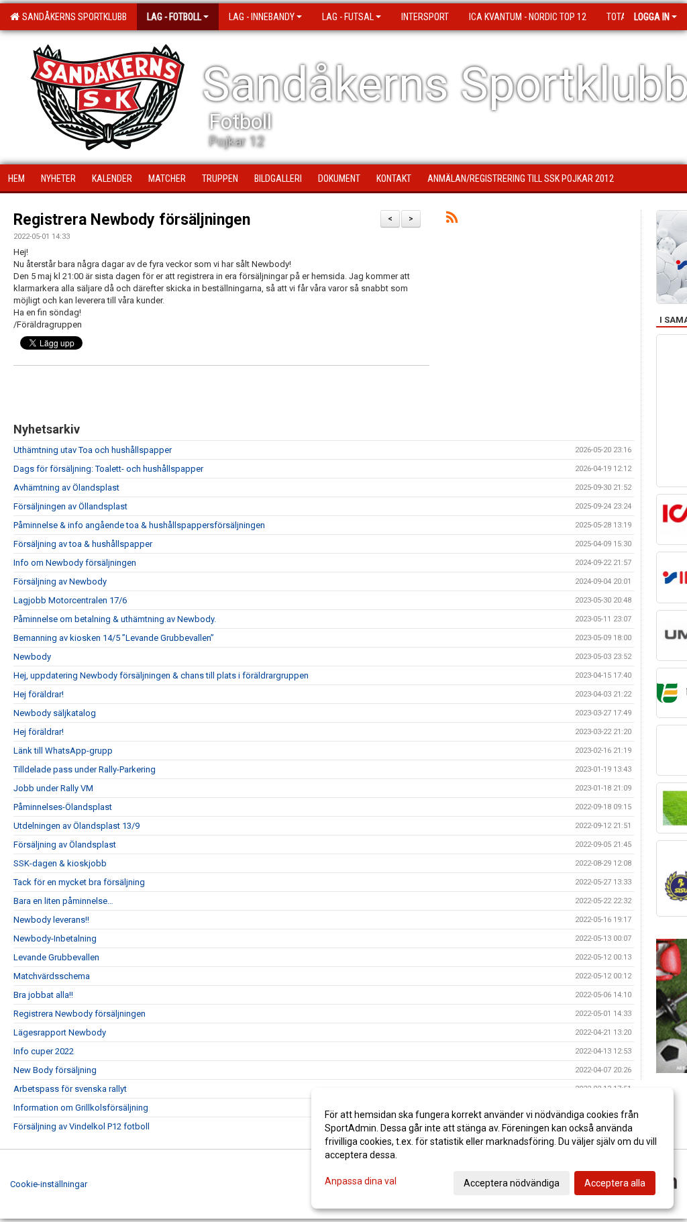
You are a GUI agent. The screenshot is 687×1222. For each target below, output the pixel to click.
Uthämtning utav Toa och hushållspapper (92, 450)
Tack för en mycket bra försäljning (79, 882)
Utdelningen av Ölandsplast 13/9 (76, 826)
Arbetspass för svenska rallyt (70, 1089)
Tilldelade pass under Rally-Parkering (84, 769)
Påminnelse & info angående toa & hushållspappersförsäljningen (139, 525)
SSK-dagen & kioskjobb (60, 863)
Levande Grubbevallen (56, 957)
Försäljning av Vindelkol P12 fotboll (81, 1126)
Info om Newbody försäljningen (74, 563)
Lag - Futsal (348, 16)
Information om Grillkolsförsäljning (80, 1108)
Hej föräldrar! (38, 694)
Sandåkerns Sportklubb (72, 16)
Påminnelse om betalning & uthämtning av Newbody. (114, 619)
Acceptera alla (614, 1183)
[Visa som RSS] (452, 220)
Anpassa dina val (361, 1181)
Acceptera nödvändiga (512, 1183)
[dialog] (492, 1148)
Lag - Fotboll (174, 16)
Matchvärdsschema (51, 976)
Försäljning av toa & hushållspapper (82, 544)
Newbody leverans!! (51, 920)
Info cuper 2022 (43, 1051)
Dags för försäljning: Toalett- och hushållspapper (108, 469)
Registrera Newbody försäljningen (131, 220)
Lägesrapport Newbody (59, 1032)
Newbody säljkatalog (54, 713)
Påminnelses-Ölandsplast (62, 807)
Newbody (32, 657)
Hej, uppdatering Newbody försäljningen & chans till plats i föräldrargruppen (161, 675)
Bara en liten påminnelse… (63, 901)
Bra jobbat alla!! (43, 995)
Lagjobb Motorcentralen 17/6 (70, 600)
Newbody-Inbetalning (55, 938)
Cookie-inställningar (48, 1184)
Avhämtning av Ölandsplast (66, 487)
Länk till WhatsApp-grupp (63, 751)
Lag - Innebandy (262, 16)
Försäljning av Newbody (60, 581)
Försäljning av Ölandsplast (64, 844)
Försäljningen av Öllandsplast (70, 506)
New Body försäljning (55, 1070)
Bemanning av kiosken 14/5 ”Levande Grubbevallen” (113, 638)
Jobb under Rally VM (53, 788)
